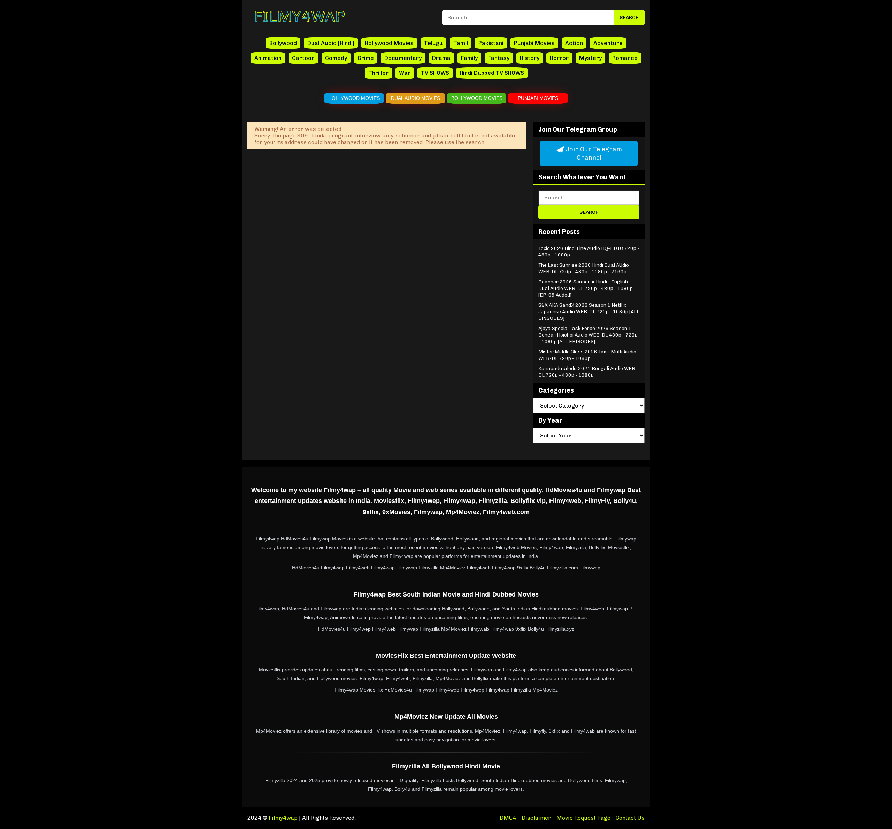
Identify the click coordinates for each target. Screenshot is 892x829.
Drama (441, 58)
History (529, 58)
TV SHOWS (435, 73)
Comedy (336, 58)
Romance (625, 58)
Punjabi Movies (534, 43)
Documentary (403, 58)
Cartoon (303, 58)
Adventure (608, 43)
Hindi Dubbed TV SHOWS (492, 73)
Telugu (433, 43)
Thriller (378, 73)
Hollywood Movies (389, 43)
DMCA (508, 817)
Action (574, 43)
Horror (559, 58)
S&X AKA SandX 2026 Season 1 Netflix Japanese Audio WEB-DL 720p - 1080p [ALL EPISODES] (588, 311)
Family (469, 58)
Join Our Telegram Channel (593, 153)
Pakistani (490, 43)
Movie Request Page (583, 817)
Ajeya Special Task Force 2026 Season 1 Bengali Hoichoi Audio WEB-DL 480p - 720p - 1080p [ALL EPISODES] (588, 335)
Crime (365, 58)
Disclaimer (536, 817)
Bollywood (283, 43)
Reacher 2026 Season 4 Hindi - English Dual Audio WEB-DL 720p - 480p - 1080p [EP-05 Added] (585, 288)
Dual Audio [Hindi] (330, 43)
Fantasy (498, 58)
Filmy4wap (283, 817)
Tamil (460, 43)
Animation (268, 58)
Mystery (590, 58)
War (404, 73)
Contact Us (630, 817)
